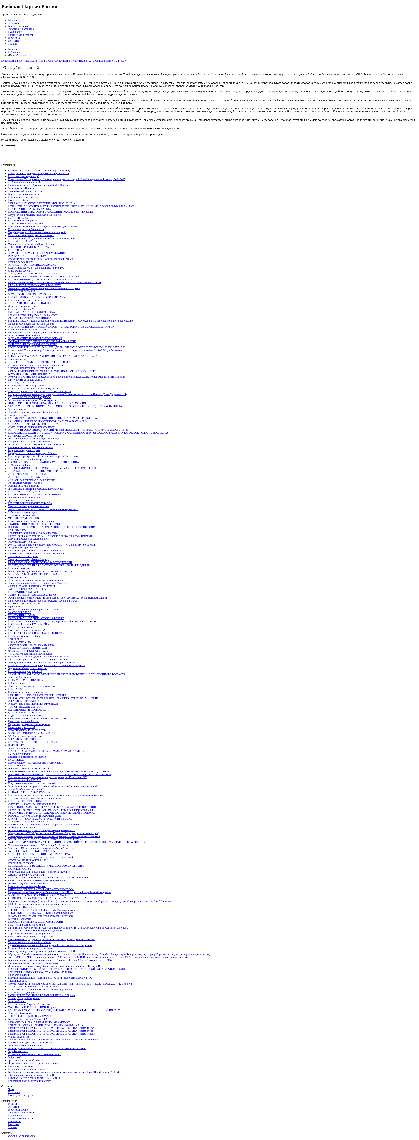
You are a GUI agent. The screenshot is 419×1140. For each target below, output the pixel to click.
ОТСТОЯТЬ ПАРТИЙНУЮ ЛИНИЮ (29, 317)
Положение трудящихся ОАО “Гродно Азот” (33, 314)
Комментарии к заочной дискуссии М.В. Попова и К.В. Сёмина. (44, 332)
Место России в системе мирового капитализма (34, 214)
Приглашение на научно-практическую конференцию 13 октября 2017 (47, 777)
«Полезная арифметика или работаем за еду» (33, 609)
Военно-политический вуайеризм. (27, 886)
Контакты (13, 40)
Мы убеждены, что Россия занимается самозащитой (37, 232)
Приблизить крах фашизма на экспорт (29, 1080)
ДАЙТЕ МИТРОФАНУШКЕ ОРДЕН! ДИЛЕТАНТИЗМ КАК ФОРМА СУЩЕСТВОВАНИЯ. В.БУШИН (67, 1010)
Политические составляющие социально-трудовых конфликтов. (44, 824)
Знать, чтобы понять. (19, 677)
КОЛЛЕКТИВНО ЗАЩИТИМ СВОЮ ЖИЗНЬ (34, 494)
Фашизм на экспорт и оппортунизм (28, 692)
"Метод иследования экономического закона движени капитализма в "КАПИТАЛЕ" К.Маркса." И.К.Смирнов (70, 983)
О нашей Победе (17, 359)
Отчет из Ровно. (17, 1001)
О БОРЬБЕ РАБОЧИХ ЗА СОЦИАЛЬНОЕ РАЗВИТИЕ (39, 895)
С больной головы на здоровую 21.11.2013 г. (32, 1075)
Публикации (15, 31)
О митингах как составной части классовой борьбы (37, 580)
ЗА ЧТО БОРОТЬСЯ (19, 612)
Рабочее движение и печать (23, 194)
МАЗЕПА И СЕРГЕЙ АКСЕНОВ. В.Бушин (32, 1007)
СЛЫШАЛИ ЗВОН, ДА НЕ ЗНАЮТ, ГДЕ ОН (34, 303)
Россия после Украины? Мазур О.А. (28, 1019)
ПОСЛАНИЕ (15, 689)
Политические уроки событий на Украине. (32, 1042)
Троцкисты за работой (20, 500)
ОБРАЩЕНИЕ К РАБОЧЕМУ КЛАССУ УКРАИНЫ (37, 253)
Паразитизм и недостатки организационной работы (37, 694)
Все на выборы (16, 765)
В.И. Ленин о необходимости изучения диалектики (36, 930)
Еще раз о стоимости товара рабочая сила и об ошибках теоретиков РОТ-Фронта (53, 697)
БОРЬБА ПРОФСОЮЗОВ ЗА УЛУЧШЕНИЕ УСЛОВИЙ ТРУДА (44, 839)
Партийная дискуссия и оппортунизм (29, 724)
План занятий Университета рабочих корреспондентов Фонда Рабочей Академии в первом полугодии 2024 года (71, 205)
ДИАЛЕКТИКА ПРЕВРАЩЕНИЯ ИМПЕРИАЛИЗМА (39, 854)
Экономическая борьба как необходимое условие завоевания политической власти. (54, 1039)
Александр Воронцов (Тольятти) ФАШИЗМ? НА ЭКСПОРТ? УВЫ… (47, 1024)
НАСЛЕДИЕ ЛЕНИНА (21, 382)
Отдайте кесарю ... (18, 1051)
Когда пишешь (16, 759)
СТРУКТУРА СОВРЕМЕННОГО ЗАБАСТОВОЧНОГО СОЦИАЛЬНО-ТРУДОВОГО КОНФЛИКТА (65, 406)
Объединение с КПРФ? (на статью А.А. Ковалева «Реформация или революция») (53, 833)
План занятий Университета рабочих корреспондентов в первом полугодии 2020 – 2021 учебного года (65, 350)
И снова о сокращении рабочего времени (31, 235)
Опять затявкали (17, 409)
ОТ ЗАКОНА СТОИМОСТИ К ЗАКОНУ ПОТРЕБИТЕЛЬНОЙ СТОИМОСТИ (53, 812)
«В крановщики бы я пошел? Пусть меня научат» (35, 438)
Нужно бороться (17, 577)
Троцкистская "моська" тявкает (25, 1060)
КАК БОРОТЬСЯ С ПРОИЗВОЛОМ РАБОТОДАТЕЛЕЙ (40, 562)
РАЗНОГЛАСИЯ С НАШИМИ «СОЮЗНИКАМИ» (36, 297)
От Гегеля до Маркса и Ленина (25, 482)
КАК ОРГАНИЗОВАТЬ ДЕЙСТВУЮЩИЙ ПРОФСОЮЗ (40, 818)
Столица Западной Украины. (24, 998)
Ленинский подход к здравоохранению (30, 948)
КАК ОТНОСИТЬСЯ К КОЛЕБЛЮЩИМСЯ (33, 388)
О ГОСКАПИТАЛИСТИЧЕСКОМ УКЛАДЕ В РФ (36, 444)
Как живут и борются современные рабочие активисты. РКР (42, 951)
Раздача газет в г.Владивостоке (25, 715)
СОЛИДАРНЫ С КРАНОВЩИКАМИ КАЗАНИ (35, 471)
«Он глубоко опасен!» (20, 1036)
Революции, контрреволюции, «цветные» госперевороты (40, 571)
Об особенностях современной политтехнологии (35, 365)
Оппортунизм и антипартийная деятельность (33, 703)
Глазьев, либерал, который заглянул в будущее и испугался (40, 915)
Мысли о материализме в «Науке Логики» (31, 244)
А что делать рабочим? (20, 270)
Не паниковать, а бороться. (23, 220)
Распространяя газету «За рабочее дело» (30, 441)
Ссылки (12, 43)
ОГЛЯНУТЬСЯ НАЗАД (21, 827)
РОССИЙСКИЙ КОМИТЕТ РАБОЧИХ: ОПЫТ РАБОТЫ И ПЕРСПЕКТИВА (52, 527)
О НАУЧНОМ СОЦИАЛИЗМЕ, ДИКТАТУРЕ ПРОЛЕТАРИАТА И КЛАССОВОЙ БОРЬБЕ (59, 774)
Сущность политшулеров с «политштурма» (32, 479)
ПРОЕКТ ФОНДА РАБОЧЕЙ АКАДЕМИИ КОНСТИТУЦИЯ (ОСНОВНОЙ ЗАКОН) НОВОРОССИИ (66, 968)
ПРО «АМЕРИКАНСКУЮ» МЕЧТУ (28, 624)
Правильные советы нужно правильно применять (36, 267)
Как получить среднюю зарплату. (26, 379)
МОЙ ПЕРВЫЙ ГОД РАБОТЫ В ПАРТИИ (32, 344)
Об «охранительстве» (20, 627)
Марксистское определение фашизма (28, 506)
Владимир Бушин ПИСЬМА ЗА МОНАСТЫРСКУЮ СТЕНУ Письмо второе (51, 1030)
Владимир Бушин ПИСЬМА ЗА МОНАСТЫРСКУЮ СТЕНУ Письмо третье (51, 1027)
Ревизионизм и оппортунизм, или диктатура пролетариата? (41, 830)
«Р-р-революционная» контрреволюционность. (34, 1063)
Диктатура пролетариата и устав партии (30, 367)
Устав (11, 1089)
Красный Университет (20, 34)
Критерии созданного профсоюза (26, 300)
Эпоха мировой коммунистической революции (34, 798)
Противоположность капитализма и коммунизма (35, 762)
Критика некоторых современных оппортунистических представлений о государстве (56, 795)
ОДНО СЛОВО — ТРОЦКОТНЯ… (28, 476)
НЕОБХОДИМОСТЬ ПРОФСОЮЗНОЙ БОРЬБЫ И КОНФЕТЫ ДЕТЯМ (49, 565)
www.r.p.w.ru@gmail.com (21, 1135)
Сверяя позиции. (17, 980)
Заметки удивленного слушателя (26, 874)
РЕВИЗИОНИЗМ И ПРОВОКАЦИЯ (28, 709)
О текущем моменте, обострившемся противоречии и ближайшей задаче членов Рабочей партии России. (66, 376)
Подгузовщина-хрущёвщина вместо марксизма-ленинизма (40, 971)
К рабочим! (14, 606)
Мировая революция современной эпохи (31, 323)
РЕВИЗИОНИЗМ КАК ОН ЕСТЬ (27, 730)
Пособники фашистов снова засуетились (31, 521)
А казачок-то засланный (21, 515)
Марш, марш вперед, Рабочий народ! (28, 559)
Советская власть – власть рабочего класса (31, 644)
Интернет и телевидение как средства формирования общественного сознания (52, 621)
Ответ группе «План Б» (21, 188)
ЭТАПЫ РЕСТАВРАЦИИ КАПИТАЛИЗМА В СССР (38, 553)
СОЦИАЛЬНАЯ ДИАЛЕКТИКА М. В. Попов (34, 986)
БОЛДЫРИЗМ (16, 745)
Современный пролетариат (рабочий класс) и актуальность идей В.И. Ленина (51, 370)
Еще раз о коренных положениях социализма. (33, 963)
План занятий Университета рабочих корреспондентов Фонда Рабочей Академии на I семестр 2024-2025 (66, 179)
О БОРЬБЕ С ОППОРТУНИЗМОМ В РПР (32, 733)
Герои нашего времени (20, 1066)
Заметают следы (17, 415)
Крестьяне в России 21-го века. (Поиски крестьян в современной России (48, 877)
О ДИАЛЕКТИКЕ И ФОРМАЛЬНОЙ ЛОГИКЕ (35, 338)
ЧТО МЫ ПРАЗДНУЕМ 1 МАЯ (25, 706)
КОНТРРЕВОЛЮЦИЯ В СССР (26, 435)
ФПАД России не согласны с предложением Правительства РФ (43, 662)
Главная (12, 20)
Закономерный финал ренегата (25, 191)
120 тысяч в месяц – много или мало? (29, 373)
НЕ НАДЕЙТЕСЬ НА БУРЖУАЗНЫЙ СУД (32, 792)
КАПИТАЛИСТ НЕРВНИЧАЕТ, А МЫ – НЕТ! (34, 285)
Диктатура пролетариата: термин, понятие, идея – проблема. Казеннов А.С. (50, 977)
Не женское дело (17, 530)
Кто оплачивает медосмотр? (23, 176)
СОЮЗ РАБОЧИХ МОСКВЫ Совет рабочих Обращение (40, 989)
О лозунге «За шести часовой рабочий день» (33, 804)
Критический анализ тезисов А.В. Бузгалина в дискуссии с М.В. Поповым (50, 535)
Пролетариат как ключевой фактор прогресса (33, 532)
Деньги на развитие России (23, 721)
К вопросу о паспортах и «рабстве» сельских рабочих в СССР (42, 600)
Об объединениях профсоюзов (25, 736)
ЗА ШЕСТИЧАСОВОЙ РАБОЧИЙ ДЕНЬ (31, 851)
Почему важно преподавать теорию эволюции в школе (38, 173)
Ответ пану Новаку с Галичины (26, 1045)
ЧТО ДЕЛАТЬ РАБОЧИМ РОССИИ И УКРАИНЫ (36, 273)
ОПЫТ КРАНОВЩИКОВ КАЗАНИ (28, 474)
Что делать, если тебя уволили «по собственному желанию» (41, 238)
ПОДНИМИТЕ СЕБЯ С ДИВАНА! (27, 801)
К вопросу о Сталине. (20, 974)
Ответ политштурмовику (22, 541)
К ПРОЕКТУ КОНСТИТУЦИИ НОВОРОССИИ (35, 921)
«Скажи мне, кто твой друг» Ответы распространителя (39, 656)
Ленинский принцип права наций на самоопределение (39, 871)
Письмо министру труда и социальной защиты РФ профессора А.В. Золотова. (51, 939)
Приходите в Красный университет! (28, 459)
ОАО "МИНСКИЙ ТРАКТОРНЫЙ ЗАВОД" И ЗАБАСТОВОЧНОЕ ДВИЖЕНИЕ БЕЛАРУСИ (61, 326)
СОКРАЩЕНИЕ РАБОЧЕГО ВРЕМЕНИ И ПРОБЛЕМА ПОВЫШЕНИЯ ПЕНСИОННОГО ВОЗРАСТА (66, 674)
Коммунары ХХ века (19, 868)
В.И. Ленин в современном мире (26, 924)
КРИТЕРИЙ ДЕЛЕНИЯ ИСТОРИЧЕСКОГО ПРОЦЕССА (41, 889)
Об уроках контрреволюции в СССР (28, 547)
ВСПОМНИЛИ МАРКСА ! (23, 241)
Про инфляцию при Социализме (26, 229)
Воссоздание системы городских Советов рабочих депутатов (42, 170)
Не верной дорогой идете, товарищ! (28, 1069)
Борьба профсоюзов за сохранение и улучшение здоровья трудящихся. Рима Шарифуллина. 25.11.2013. (65, 1072)
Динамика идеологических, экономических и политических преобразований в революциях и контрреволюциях (70, 320)
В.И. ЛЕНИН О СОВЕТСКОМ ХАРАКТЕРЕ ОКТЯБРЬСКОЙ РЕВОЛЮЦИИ (52, 806)
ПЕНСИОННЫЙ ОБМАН (23, 615)
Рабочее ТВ (14, 37)
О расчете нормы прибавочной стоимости (31, 426)
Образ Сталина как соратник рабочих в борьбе (34, 412)
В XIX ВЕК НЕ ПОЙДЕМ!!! (24, 491)
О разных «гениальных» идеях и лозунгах (31, 686)
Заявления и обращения (21, 28)
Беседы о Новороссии (20, 918)
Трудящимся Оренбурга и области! (27, 668)
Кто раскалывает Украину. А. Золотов (29, 1004)
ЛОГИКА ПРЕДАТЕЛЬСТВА (25, 603)
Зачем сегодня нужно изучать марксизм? (30, 936)
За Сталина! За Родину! (21, 465)
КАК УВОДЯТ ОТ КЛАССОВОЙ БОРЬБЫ (32, 742)
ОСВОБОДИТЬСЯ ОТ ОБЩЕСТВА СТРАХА (34, 574)
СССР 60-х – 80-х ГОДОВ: (23, 556)
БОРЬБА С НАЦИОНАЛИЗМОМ (27, 256)
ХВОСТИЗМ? (16, 250)
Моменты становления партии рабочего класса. (34, 1054)
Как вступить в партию (21, 1095)
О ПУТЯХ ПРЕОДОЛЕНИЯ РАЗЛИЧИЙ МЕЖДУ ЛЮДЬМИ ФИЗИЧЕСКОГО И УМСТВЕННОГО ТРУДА (69, 429)
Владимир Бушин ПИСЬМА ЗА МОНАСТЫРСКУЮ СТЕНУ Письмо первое (51, 1033)
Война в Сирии (16, 683)
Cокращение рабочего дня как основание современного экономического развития (54, 836)
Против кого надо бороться (23, 992)
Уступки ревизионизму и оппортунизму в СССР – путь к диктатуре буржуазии (52, 544)
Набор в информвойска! (21, 727)
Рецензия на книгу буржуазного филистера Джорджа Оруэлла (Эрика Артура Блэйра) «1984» (60, 960)
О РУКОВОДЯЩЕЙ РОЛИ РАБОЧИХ (29, 294)
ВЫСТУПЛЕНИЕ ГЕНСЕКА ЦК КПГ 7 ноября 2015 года (40, 913)
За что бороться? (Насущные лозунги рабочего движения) (40, 857)
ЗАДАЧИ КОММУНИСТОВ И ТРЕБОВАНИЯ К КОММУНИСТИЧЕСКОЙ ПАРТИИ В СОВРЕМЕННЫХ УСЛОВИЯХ (76, 842)
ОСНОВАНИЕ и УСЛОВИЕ (24, 335)
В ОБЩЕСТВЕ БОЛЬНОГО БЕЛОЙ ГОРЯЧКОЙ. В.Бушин (41, 995)
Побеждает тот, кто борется (23, 197)
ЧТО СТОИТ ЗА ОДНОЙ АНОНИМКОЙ (31, 247)
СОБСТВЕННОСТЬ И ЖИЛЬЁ (25, 223)
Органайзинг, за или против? (24, 485)
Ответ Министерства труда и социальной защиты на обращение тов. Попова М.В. (54, 786)
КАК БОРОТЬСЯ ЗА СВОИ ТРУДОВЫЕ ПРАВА (36, 633)
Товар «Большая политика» (23, 748)
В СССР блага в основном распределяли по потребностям (40, 904)
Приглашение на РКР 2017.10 (24, 780)
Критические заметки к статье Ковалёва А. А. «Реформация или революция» (51, 809)
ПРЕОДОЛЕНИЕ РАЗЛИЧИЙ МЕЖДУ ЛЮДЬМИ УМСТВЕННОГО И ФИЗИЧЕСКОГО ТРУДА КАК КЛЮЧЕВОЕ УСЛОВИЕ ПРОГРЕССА (88, 432)
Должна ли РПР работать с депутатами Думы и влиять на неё (42, 202)
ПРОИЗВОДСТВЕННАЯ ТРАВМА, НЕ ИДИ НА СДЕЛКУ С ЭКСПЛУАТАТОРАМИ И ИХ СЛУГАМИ (66, 347)
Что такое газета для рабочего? (25, 671)
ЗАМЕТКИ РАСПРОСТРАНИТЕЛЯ (28, 588)
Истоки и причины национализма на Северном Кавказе (39, 391)
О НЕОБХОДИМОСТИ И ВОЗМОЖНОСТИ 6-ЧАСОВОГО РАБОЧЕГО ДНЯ (52, 468)
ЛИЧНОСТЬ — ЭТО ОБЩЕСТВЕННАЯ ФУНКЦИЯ (38, 423)
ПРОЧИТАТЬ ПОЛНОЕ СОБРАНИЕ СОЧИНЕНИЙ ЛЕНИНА (43, 462)
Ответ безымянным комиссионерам (28, 859)
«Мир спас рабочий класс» (23, 306)
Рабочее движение (18, 26)
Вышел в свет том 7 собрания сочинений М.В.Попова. (38, 185)
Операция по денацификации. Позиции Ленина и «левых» (41, 258)
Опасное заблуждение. (20, 1013)
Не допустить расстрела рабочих (26, 385)
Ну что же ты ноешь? (20, 753)
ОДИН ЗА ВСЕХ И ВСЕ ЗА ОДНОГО (29, 397)
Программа (14, 1092)
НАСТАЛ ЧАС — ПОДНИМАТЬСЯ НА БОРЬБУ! (36, 618)
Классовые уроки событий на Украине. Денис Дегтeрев (39, 1022)
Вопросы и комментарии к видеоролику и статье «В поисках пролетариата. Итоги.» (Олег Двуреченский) (67, 394)
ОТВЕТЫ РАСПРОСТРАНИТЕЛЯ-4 (28, 647)
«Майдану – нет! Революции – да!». (28, 650)
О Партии (13, 23)
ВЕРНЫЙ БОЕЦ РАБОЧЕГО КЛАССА (30, 503)
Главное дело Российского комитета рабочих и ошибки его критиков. (47, 1048)
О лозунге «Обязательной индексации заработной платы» (40, 848)
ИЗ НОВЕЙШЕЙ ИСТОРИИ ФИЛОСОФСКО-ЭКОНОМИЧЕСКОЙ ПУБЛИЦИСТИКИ (58, 771)
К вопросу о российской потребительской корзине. (36, 550)
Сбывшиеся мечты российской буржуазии (31, 585)
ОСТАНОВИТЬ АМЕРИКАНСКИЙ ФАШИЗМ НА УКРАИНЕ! (44, 276)
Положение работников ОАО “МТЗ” (28, 329)
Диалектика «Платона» (21, 907)
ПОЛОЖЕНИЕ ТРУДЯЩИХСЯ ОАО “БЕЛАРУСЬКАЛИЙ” (42, 341)
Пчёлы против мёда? (19, 641)
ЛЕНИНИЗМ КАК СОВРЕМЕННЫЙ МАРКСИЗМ (37, 718)
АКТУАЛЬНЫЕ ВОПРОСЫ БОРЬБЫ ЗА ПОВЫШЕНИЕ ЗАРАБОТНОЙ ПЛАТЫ (54, 282)
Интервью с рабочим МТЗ (22, 309)
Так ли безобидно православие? (26, 789)
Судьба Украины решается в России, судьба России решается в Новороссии (50, 945)
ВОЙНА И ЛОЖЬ (18, 217)
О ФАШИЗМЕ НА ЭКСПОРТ (25, 700)
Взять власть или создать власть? (26, 630)
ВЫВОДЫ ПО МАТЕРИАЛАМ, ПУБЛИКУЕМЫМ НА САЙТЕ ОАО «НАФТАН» (54, 356)
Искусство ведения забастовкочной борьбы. (32, 783)
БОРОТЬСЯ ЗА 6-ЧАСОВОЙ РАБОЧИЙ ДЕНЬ (34, 815)
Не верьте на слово (18, 353)
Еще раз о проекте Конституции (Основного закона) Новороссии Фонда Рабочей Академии (59, 892)
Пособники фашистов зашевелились (28, 538)
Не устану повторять (19, 568)
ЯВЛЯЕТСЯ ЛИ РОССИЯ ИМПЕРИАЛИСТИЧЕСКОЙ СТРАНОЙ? (47, 898)
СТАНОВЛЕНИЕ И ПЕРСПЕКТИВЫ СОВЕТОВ (36, 524)
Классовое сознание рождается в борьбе (30, 447)
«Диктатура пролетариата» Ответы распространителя (38, 659)
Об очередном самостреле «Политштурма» (32, 400)
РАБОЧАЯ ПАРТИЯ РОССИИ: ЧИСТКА (31, 311)
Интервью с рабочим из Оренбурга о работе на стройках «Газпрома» (46, 665)
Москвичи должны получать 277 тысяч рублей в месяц (38, 845)
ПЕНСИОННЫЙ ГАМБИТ (23, 591)
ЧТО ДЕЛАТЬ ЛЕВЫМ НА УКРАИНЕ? (30, 1016)
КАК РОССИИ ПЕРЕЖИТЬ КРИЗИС (29, 208)
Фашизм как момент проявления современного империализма (43, 509)
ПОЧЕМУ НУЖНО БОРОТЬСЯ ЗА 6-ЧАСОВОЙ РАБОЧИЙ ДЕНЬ (46, 750)
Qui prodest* (14, 1057)
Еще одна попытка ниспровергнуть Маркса (32, 453)
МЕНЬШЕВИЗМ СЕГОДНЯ (24, 518)
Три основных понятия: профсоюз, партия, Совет (35, 488)
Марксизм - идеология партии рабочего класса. (34, 933)
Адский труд (15, 639)
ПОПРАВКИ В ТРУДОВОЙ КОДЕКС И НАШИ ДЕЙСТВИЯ (43, 226)
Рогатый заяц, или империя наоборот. (29, 883)
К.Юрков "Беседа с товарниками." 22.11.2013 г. (34, 1077)
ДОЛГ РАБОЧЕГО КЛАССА (24, 712)
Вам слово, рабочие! (19, 200)
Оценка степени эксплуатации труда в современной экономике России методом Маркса (57, 597)
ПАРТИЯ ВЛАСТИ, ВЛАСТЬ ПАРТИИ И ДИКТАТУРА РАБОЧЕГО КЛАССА (52, 418)
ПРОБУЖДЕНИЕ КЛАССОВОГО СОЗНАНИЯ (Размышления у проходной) (51, 211)
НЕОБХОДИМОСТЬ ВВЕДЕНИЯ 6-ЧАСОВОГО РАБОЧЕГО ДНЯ (46, 865)
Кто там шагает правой (21, 862)
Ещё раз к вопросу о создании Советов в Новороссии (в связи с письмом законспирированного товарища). (68, 927)
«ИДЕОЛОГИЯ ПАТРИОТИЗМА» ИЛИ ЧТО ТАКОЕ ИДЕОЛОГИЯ (47, 403)
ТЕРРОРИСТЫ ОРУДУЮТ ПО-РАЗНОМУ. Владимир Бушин (42, 910)
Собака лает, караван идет (22, 512)
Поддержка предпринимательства (27, 756)
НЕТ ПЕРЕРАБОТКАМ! (22, 291)
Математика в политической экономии (29, 942)
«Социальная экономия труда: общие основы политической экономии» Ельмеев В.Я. (55, 966)
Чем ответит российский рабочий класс (30, 653)
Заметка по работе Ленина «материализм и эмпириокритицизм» (44, 288)
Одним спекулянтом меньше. (24, 497)
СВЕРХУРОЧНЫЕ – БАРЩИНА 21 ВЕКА (32, 594)
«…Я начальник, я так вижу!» (24, 182)
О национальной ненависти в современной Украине (37, 583)
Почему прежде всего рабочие (25, 636)
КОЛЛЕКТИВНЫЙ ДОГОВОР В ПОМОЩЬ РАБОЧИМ (40, 279)
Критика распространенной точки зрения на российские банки (43, 456)
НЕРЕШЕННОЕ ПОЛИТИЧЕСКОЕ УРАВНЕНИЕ (36, 880)
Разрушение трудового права (24, 450)
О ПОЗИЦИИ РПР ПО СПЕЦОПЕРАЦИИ (32, 264)
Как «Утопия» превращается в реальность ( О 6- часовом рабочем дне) (47, 421)
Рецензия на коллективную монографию (30, 768)
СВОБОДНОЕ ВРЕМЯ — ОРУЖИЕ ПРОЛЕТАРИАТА (39, 362)
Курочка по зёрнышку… (21, 261)
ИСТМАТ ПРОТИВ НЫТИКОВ (26, 680)
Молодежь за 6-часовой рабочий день (29, 821)
